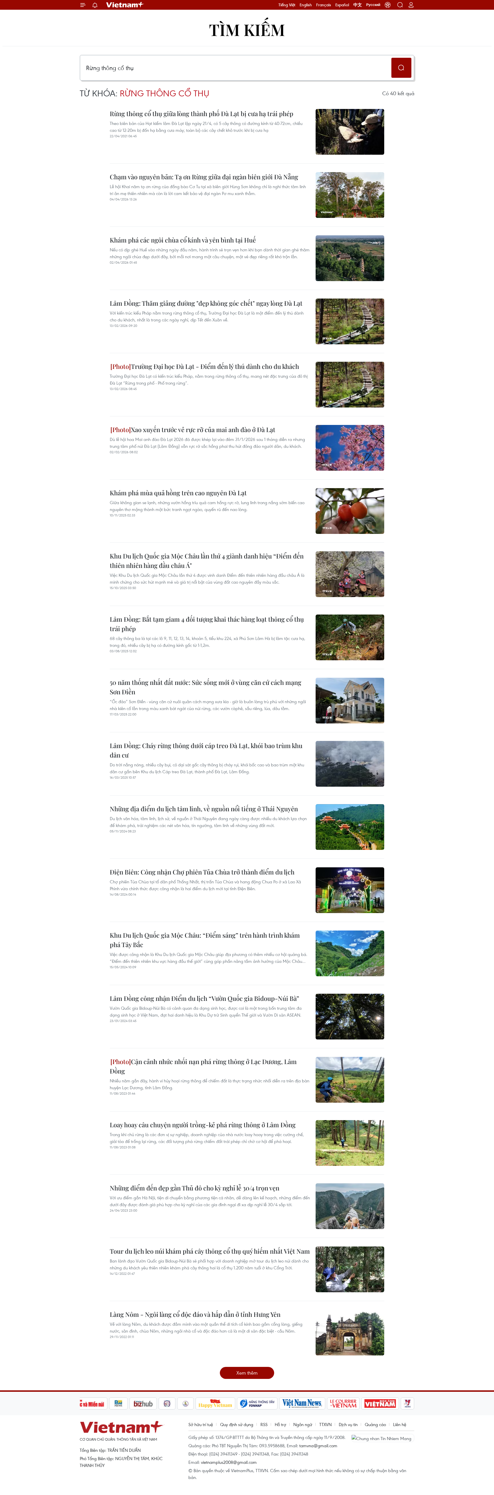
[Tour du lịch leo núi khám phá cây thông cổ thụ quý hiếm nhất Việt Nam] (350, 1269)
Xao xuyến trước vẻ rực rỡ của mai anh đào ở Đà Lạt (203, 429)
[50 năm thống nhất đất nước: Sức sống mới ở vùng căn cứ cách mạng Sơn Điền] (350, 700)
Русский (373, 5)
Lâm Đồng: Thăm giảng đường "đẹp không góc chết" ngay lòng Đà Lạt (206, 303)
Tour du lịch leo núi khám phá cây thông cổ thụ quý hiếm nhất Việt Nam (210, 1251)
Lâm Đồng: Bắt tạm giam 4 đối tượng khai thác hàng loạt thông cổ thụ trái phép (207, 624)
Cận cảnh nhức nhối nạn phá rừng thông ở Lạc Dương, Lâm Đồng (203, 1066)
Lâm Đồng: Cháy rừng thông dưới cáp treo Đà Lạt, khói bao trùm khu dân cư (206, 750)
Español (342, 4)
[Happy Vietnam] (215, 1403)
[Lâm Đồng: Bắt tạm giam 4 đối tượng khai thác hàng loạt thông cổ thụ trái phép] (350, 637)
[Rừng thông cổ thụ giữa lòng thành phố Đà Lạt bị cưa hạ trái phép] (350, 132)
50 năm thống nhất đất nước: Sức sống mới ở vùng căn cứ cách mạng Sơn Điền (205, 687)
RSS (264, 1424)
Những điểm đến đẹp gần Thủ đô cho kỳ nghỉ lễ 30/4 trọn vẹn (194, 1188)
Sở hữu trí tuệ (200, 1424)
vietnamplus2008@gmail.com (229, 1462)
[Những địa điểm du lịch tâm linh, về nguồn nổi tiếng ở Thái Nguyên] (350, 827)
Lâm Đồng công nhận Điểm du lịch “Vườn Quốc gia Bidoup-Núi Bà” (204, 998)
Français (323, 4)
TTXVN (325, 1424)
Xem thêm (247, 1372)
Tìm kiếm (247, 29)
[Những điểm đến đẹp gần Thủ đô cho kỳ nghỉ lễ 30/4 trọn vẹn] (350, 1206)
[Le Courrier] (343, 1403)
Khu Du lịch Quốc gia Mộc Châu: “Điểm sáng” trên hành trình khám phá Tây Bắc (205, 940)
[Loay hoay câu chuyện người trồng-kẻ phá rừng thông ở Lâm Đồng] (350, 1143)
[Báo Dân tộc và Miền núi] (86, 1403)
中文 (357, 4)
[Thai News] (185, 1403)
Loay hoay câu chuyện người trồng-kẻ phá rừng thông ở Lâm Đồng (203, 1124)
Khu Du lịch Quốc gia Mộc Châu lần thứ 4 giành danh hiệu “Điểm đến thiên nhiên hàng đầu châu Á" (207, 561)
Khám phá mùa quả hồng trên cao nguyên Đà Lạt (178, 492)
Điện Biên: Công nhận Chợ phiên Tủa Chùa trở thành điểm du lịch (202, 872)
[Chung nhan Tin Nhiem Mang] (382, 1438)
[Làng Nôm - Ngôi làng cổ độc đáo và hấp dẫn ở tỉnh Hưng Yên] (350, 1332)
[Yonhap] (257, 1403)
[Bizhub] (143, 1403)
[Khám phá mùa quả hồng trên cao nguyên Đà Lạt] (350, 511)
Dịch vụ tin (348, 1424)
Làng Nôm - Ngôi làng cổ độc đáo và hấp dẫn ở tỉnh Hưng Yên (195, 1314)
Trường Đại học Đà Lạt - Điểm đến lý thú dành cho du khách (215, 366)
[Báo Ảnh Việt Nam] (380, 1403)
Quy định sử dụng (236, 1424)
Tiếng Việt (286, 4)
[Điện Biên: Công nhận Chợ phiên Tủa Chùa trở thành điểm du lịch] (350, 890)
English (306, 4)
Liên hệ (399, 1424)
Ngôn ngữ (302, 1424)
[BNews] (118, 1403)
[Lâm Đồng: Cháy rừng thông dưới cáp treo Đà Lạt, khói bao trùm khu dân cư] (350, 764)
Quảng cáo (375, 1424)
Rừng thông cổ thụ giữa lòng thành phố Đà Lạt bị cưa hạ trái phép (201, 113)
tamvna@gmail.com (318, 1445)
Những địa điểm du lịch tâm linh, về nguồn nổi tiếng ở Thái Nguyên (204, 808)
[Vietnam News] (302, 1403)
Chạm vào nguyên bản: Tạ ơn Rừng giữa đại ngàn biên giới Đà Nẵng (204, 176)
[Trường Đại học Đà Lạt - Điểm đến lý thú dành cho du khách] (350, 384)
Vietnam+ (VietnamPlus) (125, 5)
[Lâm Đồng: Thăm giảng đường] (350, 321)
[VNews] (407, 1403)
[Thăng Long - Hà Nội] (388, 5)
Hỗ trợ (280, 1424)
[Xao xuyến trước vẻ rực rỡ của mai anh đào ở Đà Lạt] (350, 448)
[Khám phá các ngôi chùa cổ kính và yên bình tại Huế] (350, 258)
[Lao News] (167, 1403)
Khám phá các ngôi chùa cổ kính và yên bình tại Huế (183, 240)
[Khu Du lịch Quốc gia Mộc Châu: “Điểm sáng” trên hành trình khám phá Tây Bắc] (350, 953)
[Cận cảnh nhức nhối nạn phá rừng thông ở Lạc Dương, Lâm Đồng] (350, 1080)
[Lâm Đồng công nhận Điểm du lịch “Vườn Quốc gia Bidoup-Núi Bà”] (350, 1016)
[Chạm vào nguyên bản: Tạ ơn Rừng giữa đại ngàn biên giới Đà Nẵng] (350, 195)
